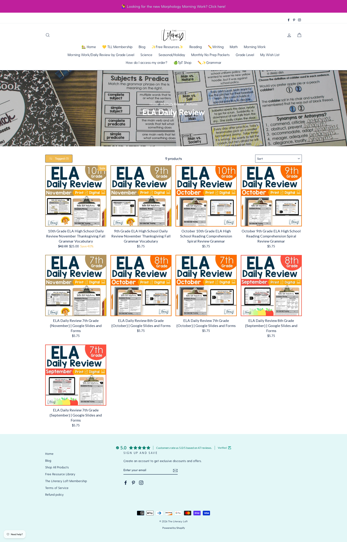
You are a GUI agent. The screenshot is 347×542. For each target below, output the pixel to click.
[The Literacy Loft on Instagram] (141, 482)
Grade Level (245, 55)
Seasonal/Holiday (171, 55)
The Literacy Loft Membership (66, 481)
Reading (195, 47)
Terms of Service (56, 488)
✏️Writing (216, 47)
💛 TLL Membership (117, 47)
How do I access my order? (146, 62)
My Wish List (270, 55)
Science (146, 55)
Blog (142, 47)
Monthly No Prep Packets (210, 55)
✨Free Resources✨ (167, 47)
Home (154, 104)
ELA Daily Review (172, 104)
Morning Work (255, 47)
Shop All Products (57, 467)
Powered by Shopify (173, 527)
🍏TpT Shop (182, 62)
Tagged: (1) (61, 158)
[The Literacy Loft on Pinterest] (133, 482)
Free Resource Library (60, 474)
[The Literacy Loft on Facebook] (125, 482)
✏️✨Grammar (209, 62)
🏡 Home (89, 47)
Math (234, 47)
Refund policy (54, 494)
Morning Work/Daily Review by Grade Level (101, 55)
